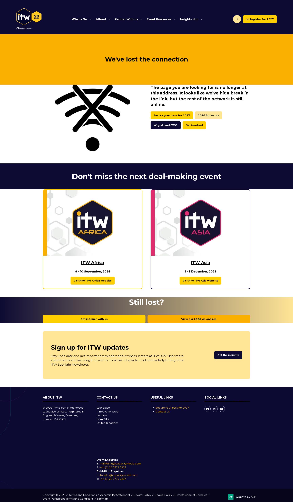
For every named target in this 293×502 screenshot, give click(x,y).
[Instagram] (215, 409)
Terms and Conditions (83, 495)
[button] (237, 19)
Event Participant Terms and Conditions (68, 498)
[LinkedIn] (207, 409)
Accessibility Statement (115, 495)
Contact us (163, 411)
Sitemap (102, 498)
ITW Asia (200, 262)
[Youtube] (222, 409)
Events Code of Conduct (191, 495)
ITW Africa (92, 262)
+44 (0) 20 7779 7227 (112, 467)
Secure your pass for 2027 (172, 407)
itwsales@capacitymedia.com (119, 475)
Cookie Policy (163, 495)
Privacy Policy (142, 495)
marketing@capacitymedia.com (120, 463)
